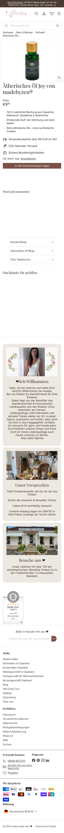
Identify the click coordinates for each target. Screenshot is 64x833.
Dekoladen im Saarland (16, 663)
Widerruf (8, 735)
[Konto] (44, 13)
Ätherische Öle (10, 35)
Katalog (7, 693)
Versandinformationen (16, 718)
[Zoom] (59, 78)
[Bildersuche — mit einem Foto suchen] (57, 25)
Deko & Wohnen (24, 32)
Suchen (7, 744)
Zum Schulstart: (15, 2)
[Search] (6, 25)
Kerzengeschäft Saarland (17, 680)
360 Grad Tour (11, 688)
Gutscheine (9, 697)
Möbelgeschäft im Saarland (18, 671)
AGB (5, 740)
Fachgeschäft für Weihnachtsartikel (23, 676)
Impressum (9, 714)
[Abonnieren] (54, 639)
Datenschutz (10, 723)
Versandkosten (28, 158)
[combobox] (32, 25)
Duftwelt (40, 32)
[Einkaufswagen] (51, 13)
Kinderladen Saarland (15, 667)
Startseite (8, 32)
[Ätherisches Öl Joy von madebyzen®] (32, 208)
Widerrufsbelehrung (14, 731)
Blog (5, 684)
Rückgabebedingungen (16, 727)
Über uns (8, 701)
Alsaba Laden (10, 659)
